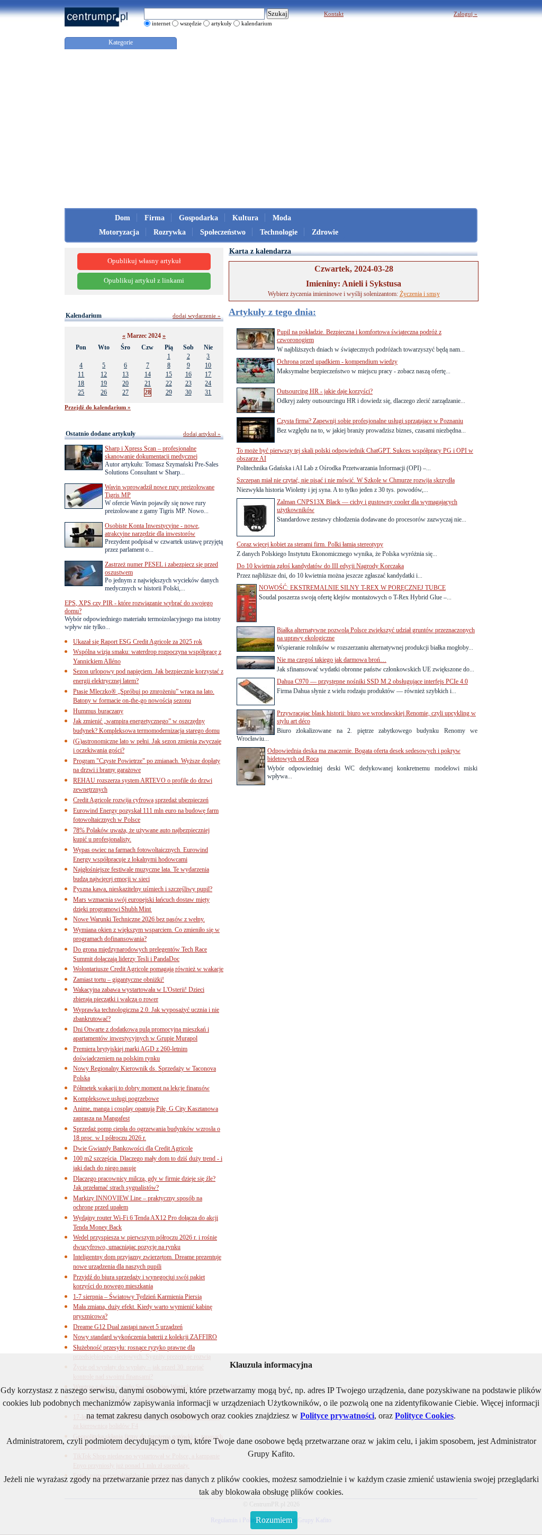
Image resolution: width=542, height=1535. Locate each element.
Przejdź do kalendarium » (98, 407)
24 (208, 383)
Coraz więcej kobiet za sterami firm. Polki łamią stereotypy (310, 544)
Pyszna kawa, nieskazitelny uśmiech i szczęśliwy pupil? (142, 889)
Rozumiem (274, 1519)
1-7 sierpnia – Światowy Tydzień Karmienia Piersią (137, 1296)
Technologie (278, 232)
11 (81, 374)
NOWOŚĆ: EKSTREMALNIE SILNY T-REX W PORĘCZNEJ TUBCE (352, 587)
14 (147, 374)
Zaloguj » (465, 14)
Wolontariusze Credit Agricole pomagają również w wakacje (148, 969)
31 (208, 392)
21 (147, 383)
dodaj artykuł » (202, 433)
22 (169, 383)
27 (125, 392)
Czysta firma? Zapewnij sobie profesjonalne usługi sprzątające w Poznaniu (370, 421)
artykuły (221, 23)
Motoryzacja (119, 232)
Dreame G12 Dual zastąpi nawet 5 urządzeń (128, 1327)
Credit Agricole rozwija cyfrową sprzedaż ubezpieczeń (141, 800)
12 (104, 374)
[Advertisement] (271, 129)
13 (125, 374)
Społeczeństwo (223, 232)
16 (188, 374)
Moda (282, 218)
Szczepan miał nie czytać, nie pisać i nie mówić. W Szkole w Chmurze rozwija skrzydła (346, 480)
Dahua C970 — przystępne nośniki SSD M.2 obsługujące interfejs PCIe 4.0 (372, 681)
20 (125, 383)
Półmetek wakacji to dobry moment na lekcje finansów (141, 1088)
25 (81, 392)
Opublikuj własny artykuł (144, 261)
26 (104, 392)
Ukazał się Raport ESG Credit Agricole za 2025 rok (137, 641)
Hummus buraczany (98, 711)
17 (208, 374)
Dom (122, 218)
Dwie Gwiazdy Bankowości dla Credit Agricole (133, 1148)
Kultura (245, 218)
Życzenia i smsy (420, 294)
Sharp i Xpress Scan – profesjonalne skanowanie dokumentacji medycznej (151, 452)
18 (81, 383)
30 (188, 392)
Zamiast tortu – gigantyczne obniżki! (118, 979)
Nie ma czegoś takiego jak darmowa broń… (331, 659)
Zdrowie (325, 232)
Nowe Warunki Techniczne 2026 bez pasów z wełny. (139, 919)
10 (208, 365)
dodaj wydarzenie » (197, 315)
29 (169, 392)
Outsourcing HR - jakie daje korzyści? (325, 391)
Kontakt (334, 14)
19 (104, 383)
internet (161, 23)
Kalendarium (84, 315)
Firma (154, 218)
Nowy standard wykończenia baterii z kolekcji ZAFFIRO (145, 1337)
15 (169, 374)
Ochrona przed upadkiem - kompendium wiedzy (337, 361)
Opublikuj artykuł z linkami (144, 280)
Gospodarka (198, 218)
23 (188, 383)
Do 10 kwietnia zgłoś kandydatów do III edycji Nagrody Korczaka (320, 566)
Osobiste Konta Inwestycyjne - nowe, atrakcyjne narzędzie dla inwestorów (152, 529)
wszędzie (191, 23)
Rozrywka (169, 232)
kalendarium (256, 23)
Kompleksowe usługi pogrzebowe (116, 1098)
